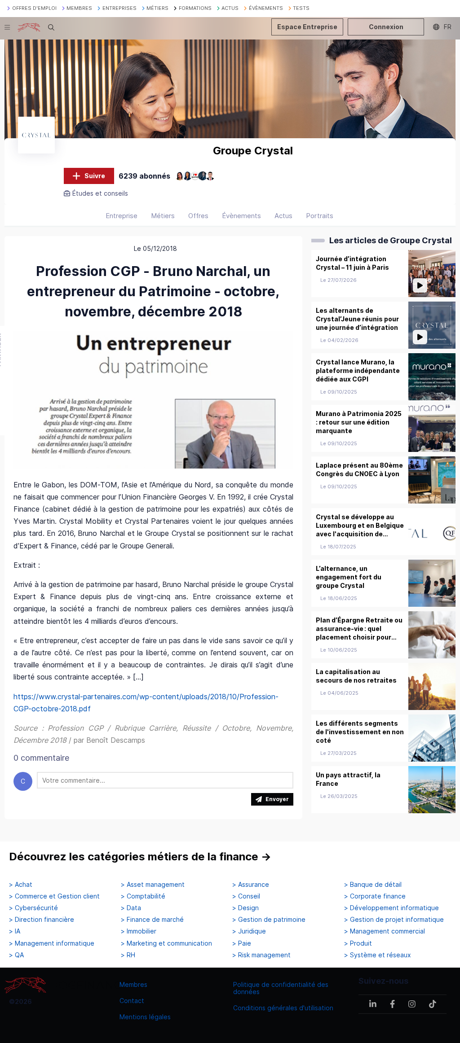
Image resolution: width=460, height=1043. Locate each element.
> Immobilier (138, 931)
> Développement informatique (391, 908)
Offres (198, 215)
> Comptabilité (143, 896)
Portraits (319, 215)
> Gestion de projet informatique (394, 919)
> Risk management (261, 955)
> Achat (20, 884)
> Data (131, 908)
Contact (131, 1000)
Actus (283, 215)
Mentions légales (145, 1017)
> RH (128, 955)
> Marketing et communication (166, 943)
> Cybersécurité (33, 908)
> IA (14, 931)
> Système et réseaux (377, 955)
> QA (16, 955)
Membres (133, 984)
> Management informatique (51, 943)
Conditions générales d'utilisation (283, 1008)
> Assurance (250, 884)
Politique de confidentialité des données (280, 988)
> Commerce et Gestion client (54, 896)
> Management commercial (384, 931)
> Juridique (249, 931)
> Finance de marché (152, 919)
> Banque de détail (373, 884)
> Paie (241, 943)
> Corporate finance (375, 896)
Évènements (241, 215)
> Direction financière (41, 919)
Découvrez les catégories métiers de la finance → (140, 856)
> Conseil (246, 896)
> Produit (358, 943)
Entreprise (121, 215)
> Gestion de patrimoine (268, 919)
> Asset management (153, 884)
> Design (245, 908)
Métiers (163, 215)
